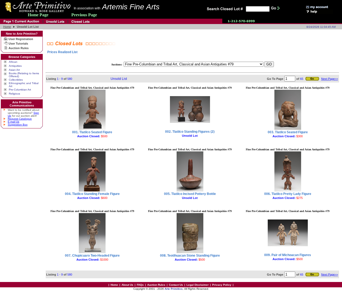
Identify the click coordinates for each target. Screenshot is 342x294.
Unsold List (119, 79)
